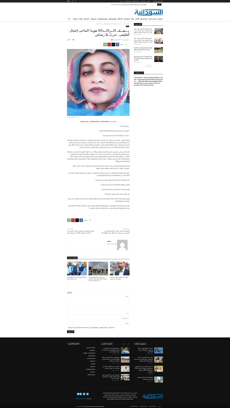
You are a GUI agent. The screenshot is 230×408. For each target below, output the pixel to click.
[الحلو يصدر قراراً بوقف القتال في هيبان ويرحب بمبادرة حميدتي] (125, 369)
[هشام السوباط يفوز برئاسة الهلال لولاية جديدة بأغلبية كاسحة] (77, 268)
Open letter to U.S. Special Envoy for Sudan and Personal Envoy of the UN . (143, 58)
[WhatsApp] (70, 1)
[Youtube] (68, 1)
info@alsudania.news (81, 398)
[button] (69, 19)
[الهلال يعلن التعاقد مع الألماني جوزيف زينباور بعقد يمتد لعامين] (120, 268)
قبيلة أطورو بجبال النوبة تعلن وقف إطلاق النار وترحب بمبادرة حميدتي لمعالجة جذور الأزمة (110, 359)
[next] (152, 4)
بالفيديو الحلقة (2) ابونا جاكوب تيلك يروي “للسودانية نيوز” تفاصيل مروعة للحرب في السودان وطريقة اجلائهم (143, 30)
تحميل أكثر (149, 66)
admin (112, 40)
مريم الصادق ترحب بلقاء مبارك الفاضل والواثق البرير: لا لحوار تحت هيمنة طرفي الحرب (110, 349)
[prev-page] (71, 285)
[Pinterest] (109, 44)
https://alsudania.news (112, 244)
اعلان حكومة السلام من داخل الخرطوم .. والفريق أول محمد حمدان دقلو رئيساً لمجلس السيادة (143, 359)
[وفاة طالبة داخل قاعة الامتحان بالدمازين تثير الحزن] (158, 380)
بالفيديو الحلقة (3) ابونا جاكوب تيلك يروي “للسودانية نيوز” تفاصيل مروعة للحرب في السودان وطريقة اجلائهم (143, 40)
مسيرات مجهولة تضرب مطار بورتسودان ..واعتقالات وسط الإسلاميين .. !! (145, 349)
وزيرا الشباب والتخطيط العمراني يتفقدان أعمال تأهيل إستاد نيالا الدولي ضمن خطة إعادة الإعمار (97, 279)
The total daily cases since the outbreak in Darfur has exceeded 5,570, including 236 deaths (147, 83)
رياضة (124, 24)
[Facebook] (75, 1)
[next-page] (68, 285)
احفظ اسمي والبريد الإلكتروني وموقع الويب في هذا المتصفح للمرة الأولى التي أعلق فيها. (91, 327)
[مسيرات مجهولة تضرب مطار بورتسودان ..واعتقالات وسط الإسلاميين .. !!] (158, 350)
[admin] (120, 40)
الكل (128, 343)
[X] (73, 1)
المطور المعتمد (79, 406)
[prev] (154, 4)
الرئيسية (128, 24)
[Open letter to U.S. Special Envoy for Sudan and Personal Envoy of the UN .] (158, 59)
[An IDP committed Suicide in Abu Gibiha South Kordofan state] (158, 50)
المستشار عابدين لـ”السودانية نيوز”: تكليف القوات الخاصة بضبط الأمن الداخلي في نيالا (122, 4)
